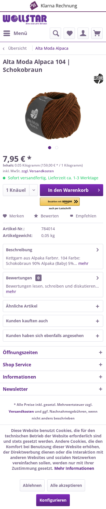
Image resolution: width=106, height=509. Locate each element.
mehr (82, 263)
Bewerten (50, 216)
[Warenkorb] (97, 33)
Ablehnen (32, 485)
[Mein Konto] (83, 33)
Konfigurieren (53, 500)
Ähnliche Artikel (21, 306)
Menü (20, 33)
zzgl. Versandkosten (37, 171)
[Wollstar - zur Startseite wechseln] (25, 20)
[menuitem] (15, 33)
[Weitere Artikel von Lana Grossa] (98, 79)
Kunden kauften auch (27, 320)
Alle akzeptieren (66, 485)
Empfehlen (85, 216)
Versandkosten (21, 411)
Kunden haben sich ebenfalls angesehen (45, 335)
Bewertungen (19, 278)
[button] (60, 204)
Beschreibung (19, 249)
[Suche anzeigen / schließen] (55, 33)
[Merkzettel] (69, 33)
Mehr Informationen (74, 468)
